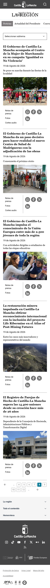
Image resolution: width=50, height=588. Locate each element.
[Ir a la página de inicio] (25, 4)
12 (23, 489)
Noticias (7, 23)
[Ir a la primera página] (7, 485)
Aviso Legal (26, 571)
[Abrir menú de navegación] (5, 4)
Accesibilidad (8, 576)
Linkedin (43, 542)
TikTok (13, 542)
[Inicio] (25, 531)
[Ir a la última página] (35, 490)
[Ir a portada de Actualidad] (25, 14)
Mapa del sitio (38, 571)
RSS (25, 547)
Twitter (31, 542)
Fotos (7, 118)
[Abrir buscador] (45, 4)
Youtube (19, 542)
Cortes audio (11, 123)
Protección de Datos (11, 571)
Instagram (6, 542)
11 (18, 489)
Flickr (37, 542)
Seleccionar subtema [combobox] (15, 36)
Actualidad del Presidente (27, 23)
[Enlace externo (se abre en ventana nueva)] (19, 582)
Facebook (25, 542)
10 (13, 489)
